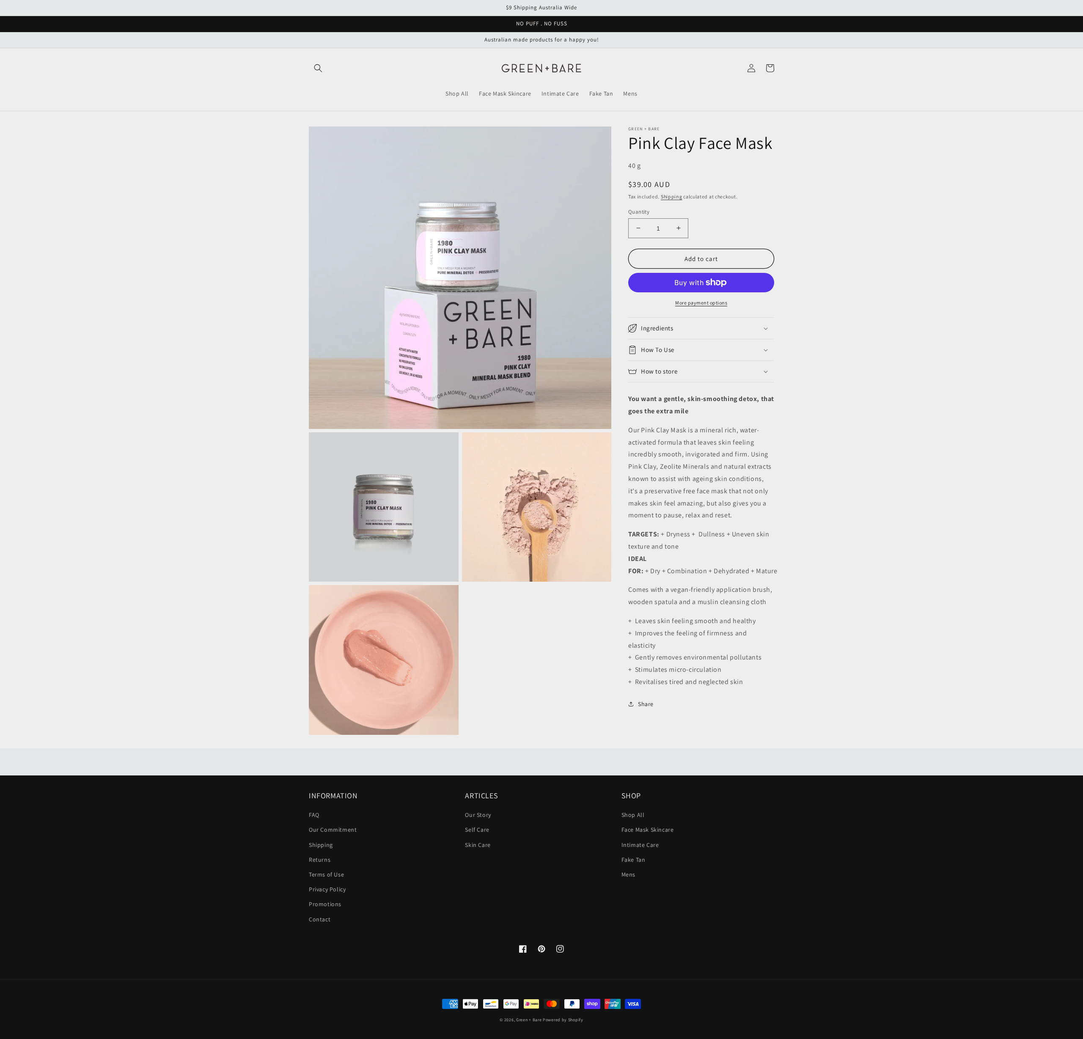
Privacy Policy (327, 889)
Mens (628, 874)
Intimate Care (640, 845)
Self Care (477, 829)
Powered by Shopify (563, 1020)
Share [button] (646, 703)
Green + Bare (529, 1020)
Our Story (478, 815)
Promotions (325, 904)
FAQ (314, 815)
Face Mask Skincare (647, 829)
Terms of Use (326, 874)
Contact (319, 919)
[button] (318, 68)
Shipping (671, 196)
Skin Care (477, 845)
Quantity (638, 211)
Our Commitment (333, 829)
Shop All (633, 815)
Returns (319, 859)
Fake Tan (633, 859)
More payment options (701, 303)
